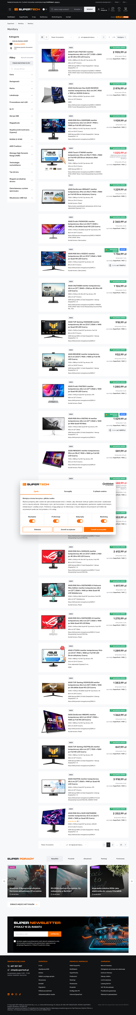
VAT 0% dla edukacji (107, 987)
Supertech (10, 23)
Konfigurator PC (75, 991)
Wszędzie (77, 9)
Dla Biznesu (43, 17)
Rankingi (104, 859)
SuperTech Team (113, 1005)
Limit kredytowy (106, 980)
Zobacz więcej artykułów (22, 904)
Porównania (120, 859)
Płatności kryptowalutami (109, 994)
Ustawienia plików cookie (47, 994)
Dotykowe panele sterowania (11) (23, 48)
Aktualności (87, 859)
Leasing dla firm (106, 983)
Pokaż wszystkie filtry (21, 63)
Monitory (21, 23)
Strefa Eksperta (57, 17)
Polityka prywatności (45, 991)
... (116, 845)
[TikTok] (20, 994)
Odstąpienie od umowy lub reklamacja (113, 969)
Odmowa (37, 529)
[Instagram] (16, 994)
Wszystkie (54, 859)
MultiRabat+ (11, 17)
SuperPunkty (23, 17)
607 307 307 (16, 966)
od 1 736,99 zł (118, 265)
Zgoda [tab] (36, 491)
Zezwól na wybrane (68, 529)
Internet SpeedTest (76, 994)
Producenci (73, 976)
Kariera (41, 973)
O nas (34, 17)
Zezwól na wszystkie (98, 529)
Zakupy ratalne (105, 976)
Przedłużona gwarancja (108, 991)
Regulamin (42, 987)
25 (121, 845)
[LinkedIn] (8, 994)
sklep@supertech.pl (20, 970)
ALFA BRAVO (124, 1005)
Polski (117, 2)
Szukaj (90, 9)
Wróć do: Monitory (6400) (20, 41)
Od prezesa (42, 980)
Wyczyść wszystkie (27, 57)
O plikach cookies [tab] (100, 491)
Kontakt (68, 17)
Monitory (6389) (19, 44)
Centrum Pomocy (106, 973)
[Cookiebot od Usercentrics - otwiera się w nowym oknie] (104, 484)
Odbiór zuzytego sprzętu (46, 976)
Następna (121, 37)
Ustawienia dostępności (103, 2)
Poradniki (71, 859)
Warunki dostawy (106, 965)
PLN (124, 2)
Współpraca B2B (44, 969)
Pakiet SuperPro (75, 965)
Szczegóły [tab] (68, 491)
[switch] (56, 521)
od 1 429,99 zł (118, 430)
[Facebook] (12, 994)
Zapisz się (55, 934)
